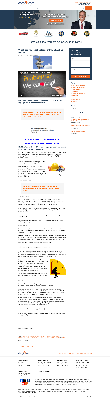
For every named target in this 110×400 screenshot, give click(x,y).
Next (32, 346)
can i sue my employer (45, 336)
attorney (23, 336)
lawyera (31, 337)
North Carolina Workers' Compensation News (26, 3)
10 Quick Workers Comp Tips (78, 131)
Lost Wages (74, 95)
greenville (62, 336)
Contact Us (88, 8)
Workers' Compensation (28, 335)
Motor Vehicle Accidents (78, 87)
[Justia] (28, 380)
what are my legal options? (54, 337)
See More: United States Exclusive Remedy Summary (42, 143)
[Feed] (26, 383)
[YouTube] (23, 383)
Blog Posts (89, 353)
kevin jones (26, 337)
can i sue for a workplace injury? (33, 336)
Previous (21, 346)
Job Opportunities (76, 99)
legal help (35, 337)
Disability (74, 101)
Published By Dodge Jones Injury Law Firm (83, 3)
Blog (83, 8)
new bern (40, 337)
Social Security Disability (78, 93)
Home (20, 8)
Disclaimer (64, 353)
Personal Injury (76, 89)
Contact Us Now (56, 20)
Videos (77, 8)
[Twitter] (24, 380)
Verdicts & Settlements (54, 8)
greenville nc (21, 337)
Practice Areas (43, 8)
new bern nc (45, 337)
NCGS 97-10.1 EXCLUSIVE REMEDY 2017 (46, 139)
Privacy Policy (71, 353)
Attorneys (36, 8)
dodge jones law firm (54, 336)
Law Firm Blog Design (84, 396)
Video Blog (74, 91)
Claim (73, 97)
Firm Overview (28, 8)
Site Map (77, 353)
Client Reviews (66, 8)
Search (80, 112)
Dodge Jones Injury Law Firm (34, 396)
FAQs (73, 8)
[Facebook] (21, 380)
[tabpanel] (23, 34)
